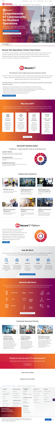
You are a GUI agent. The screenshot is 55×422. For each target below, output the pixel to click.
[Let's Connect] (54, 400)
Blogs (45, 395)
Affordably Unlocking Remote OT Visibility (45, 325)
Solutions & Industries (26, 4)
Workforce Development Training (27, 394)
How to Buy (36, 397)
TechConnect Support (38, 391)
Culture (4, 398)
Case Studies (46, 393)
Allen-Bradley (25, 408)
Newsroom (15, 391)
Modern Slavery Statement (5, 406)
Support (32, 4)
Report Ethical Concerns (36, 400)
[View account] (52, 4)
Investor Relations (6, 403)
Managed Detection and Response (26, 198)
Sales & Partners (38, 4)
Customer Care (36, 393)
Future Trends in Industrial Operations (17, 403)
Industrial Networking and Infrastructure (27, 178)
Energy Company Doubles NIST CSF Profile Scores (26, 326)
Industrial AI (15, 405)
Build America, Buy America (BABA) (6, 394)
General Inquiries (37, 395)
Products (16, 4)
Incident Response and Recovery (43, 198)
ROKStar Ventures (37, 402)
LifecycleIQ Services (27, 412)
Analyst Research (47, 401)
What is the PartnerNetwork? (26, 402)
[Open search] (50, 4)
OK (48, 419)
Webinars (25, 391)
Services (20, 4)
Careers (4, 396)
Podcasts (45, 399)
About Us (4, 391)
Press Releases (16, 393)
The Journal (46, 397)
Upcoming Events (16, 397)
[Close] (53, 419)
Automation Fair (16, 395)
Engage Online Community (5, 401)
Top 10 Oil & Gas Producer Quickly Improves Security (8, 326)
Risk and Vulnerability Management (8, 198)
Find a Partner (25, 399)
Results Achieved (47, 391)
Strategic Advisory (5, 178)
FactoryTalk (25, 410)
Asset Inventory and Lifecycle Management (42, 179)
